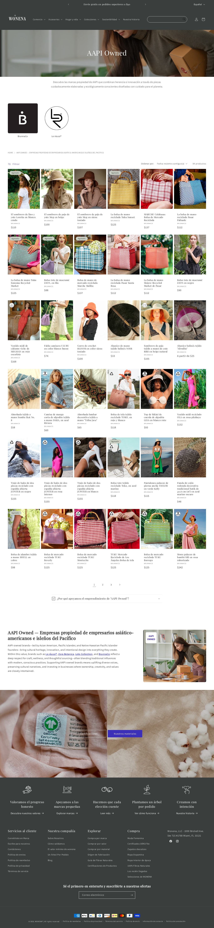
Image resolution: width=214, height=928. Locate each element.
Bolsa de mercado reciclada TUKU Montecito (87, 557)
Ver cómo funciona (145, 813)
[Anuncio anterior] (68, 4)
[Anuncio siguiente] (145, 4)
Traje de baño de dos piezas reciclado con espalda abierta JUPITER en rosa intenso (55, 489)
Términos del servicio (114, 921)
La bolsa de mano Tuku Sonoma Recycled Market (23, 283)
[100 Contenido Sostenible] (11, 305)
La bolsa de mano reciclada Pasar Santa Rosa (122, 283)
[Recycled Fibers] (111, 373)
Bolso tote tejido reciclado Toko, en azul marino (123, 486)
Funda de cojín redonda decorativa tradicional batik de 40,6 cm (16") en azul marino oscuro (188, 489)
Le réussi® (51, 654)
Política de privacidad (19, 865)
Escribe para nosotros (19, 843)
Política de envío (133, 921)
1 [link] (94, 584)
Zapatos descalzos (137, 849)
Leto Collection (84, 654)
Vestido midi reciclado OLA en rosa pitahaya (189, 416)
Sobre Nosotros (56, 838)
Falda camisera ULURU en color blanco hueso (56, 347)
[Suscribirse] (131, 895)
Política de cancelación (175, 921)
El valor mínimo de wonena (62, 849)
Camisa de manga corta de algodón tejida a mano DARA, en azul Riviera (57, 419)
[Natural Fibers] (45, 373)
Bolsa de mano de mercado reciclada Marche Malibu (87, 283)
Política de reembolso (72, 921)
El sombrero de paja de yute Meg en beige (57, 216)
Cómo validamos (56, 843)
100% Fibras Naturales (139, 865)
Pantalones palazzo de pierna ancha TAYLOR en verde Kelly (156, 486)
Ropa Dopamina (136, 854)
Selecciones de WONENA (140, 876)
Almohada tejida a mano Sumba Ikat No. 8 (23, 417)
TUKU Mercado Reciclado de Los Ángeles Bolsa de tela (122, 557)
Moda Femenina (136, 838)
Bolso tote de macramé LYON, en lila (56, 281)
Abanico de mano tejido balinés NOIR (121, 347)
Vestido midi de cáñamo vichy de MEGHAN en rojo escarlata (20, 350)
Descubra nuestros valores (26, 813)
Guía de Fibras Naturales (100, 860)
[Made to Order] (144, 305)
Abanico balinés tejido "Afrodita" (189, 347)
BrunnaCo (104, 654)
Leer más (105, 813)
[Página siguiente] (119, 584)
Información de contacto (153, 921)
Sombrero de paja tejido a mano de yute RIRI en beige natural (156, 349)
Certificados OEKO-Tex (139, 843)
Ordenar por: (147, 163)
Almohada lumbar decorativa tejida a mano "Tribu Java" (87, 417)
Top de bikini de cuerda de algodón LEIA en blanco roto (155, 417)
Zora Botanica (66, 654)
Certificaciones (89, 733)
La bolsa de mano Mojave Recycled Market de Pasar (153, 283)
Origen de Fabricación (99, 854)
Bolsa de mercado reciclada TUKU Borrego (153, 557)
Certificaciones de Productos (102, 865)
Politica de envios (17, 854)
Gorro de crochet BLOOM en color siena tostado (89, 349)
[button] (39, 19)
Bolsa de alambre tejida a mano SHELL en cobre (24, 557)
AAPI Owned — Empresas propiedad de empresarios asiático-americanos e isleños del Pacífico (60, 152)
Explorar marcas (66, 813)
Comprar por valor (97, 843)
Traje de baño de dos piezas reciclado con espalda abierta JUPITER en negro (22, 487)
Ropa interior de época (139, 860)
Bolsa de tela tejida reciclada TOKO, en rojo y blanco (121, 417)
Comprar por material (99, 849)
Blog (50, 860)
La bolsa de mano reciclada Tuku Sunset (123, 216)
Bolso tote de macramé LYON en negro (189, 281)
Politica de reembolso (19, 860)
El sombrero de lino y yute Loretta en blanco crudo (23, 217)
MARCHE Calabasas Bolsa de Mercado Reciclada (154, 217)
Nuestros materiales (125, 733)
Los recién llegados (137, 871)
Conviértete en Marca (18, 838)
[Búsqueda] (184, 19)
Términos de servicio (18, 871)
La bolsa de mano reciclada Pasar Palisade (186, 217)
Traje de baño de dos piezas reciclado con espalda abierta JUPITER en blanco (88, 487)
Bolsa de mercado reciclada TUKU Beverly (54, 557)
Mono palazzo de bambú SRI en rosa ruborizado (187, 557)
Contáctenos (14, 849)
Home (10, 152)
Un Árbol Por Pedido (58, 854)
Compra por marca (97, 838)
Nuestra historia (185, 813)
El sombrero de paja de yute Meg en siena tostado (90, 217)
